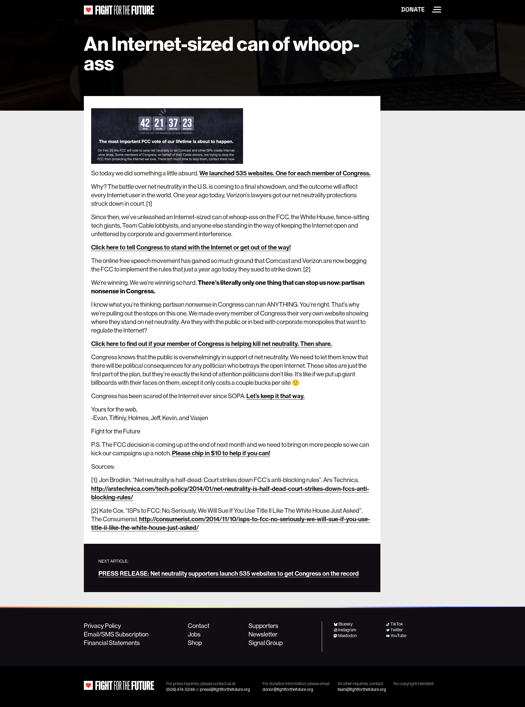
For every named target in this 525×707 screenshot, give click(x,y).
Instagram (347, 630)
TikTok (396, 624)
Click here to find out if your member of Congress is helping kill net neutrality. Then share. (211, 343)
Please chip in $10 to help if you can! (221, 453)
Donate (413, 9)
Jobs (194, 634)
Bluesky (345, 624)
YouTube (398, 635)
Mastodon (347, 635)
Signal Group (266, 643)
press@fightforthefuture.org (225, 689)
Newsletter (263, 634)
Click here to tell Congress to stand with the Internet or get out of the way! (191, 247)
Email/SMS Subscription (116, 634)
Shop (195, 643)
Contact (198, 625)
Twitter (396, 630)
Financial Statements (112, 643)
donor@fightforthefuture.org (287, 689)
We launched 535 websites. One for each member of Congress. (285, 173)
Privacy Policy (102, 625)
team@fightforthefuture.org (362, 689)
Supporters (263, 625)
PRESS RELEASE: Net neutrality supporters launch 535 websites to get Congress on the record (228, 573)
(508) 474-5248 (180, 689)
